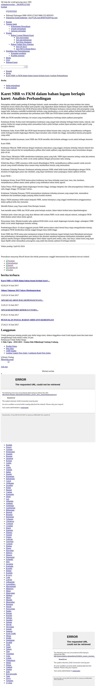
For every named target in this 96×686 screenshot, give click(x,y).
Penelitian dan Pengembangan (18, 51)
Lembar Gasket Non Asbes (16, 353)
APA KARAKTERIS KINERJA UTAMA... (19, 310)
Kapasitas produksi (18, 53)
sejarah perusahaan (18, 29)
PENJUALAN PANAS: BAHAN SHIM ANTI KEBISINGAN (27, 320)
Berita (8, 58)
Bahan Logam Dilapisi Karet (22, 35)
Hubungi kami (11, 62)
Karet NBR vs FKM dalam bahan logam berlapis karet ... (25, 281)
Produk (9, 33)
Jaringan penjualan (18, 31)
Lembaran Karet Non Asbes (39, 353)
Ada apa (4, 367)
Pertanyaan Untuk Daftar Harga (13, 340)
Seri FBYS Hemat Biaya (26, 49)
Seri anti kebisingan (24, 40)
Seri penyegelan (22, 38)
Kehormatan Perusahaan (20, 26)
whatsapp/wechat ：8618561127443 (15, 4)
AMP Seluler (11, 351)
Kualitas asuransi (17, 55)
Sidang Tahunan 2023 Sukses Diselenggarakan (21, 290)
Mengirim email (7, 359)
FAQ (8, 60)
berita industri (11, 88)
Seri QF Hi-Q (21, 47)
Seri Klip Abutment (23, 42)
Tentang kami (11, 24)
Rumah (9, 22)
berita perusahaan (13, 85)
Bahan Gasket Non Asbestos (22, 44)
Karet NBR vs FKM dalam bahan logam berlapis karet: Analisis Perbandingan (37, 76)
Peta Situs (10, 348)
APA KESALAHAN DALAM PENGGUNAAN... (22, 300)
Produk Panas (11, 346)
